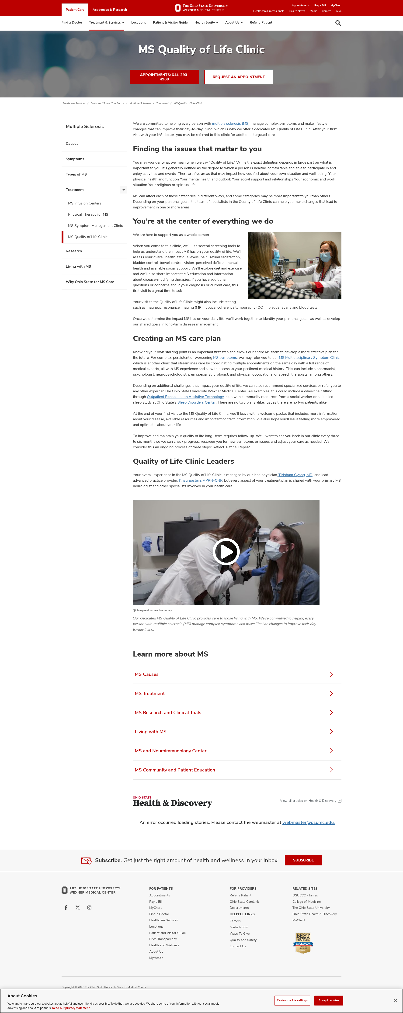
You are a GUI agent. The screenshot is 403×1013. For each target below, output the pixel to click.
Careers (326, 11)
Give (338, 11)
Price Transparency (163, 939)
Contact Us (238, 946)
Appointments (301, 5)
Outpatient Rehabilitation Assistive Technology (185, 396)
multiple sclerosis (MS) (231, 123)
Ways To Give (240, 933)
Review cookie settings (292, 1000)
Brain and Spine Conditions (107, 103)
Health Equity (205, 22)
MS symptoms (225, 357)
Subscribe (303, 860)
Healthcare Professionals (268, 11)
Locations (138, 22)
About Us (232, 22)
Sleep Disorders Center (196, 402)
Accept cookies (329, 1000)
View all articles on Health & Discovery (308, 801)
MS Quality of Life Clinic (188, 103)
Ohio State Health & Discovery (314, 914)
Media (313, 11)
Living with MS (78, 266)
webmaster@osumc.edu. (308, 822)
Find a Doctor (72, 22)
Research (74, 251)
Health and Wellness (164, 945)
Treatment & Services (105, 22)
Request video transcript (155, 610)
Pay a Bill (320, 5)
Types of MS (76, 174)
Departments (239, 908)
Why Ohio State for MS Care (90, 281)
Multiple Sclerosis (140, 103)
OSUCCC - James (305, 895)
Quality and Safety (243, 940)
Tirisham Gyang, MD (295, 474)
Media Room (239, 927)
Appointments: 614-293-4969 (164, 77)
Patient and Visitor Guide (167, 933)
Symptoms (75, 158)
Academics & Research (110, 9)
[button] (226, 552)
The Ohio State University (311, 908)
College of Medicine (306, 901)
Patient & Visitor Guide (170, 22)
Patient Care (75, 9)
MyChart (335, 5)
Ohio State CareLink (244, 901)
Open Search (338, 23)
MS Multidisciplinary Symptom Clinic (309, 357)
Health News (297, 11)
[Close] (395, 1000)
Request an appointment (239, 76)
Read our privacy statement (71, 1008)
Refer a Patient (261, 22)
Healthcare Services (74, 103)
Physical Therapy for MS (88, 214)
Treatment (162, 103)
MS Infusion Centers (84, 203)
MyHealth (156, 958)
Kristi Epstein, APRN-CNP (200, 480)
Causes (72, 143)
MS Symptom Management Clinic (95, 225)
